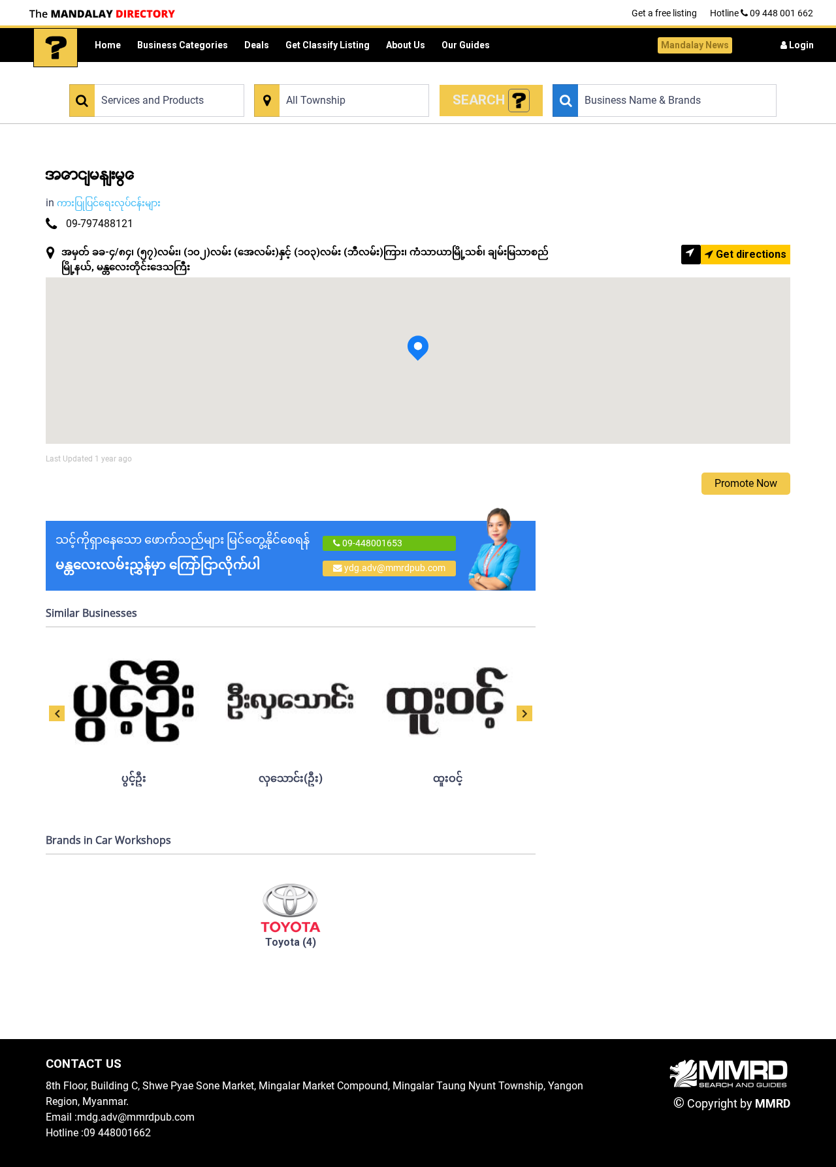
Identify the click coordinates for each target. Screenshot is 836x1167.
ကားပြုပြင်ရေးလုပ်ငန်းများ (109, 203)
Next (524, 713)
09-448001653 (371, 543)
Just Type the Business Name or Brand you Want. (644, 77)
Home (108, 45)
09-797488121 (99, 223)
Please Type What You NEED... (126, 77)
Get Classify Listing (327, 45)
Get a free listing (664, 13)
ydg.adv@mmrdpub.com (394, 568)
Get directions (749, 254)
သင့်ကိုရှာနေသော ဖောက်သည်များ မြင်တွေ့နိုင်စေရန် (183, 552)
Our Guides (466, 45)
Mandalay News (695, 45)
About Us (405, 45)
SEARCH (480, 100)
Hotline (761, 13)
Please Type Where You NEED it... (316, 77)
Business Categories (182, 45)
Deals (256, 45)
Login (800, 45)
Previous (57, 713)
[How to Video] (519, 101)
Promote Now (746, 483)
